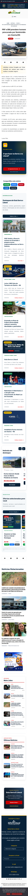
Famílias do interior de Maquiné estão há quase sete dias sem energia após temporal (17, 714)
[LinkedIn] (17, 62)
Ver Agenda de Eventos (14, 169)
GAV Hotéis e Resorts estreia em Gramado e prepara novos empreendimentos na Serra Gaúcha (13, 242)
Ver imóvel (12, 484)
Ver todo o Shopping (14, 511)
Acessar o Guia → (14, 802)
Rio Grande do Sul (15, 645)
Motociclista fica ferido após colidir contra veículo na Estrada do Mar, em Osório (17, 747)
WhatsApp (6, 184)
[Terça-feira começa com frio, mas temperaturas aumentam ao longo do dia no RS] (7, 765)
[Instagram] (8, 879)
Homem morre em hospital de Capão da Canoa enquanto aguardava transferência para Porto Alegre (17, 724)
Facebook (14, 184)
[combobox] (12, 858)
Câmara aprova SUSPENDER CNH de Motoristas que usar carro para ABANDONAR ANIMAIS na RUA (17, 688)
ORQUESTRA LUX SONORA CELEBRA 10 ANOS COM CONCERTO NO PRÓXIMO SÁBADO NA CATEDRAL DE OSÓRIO (17, 757)
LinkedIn (6, 188)
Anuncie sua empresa (14, 805)
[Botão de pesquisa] (23, 858)
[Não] (26, 891)
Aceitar (8, 894)
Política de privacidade (17, 894)
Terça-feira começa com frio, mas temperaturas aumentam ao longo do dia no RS (17, 766)
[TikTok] (21, 879)
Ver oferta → (18, 541)
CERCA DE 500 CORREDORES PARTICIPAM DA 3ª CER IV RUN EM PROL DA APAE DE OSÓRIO (17, 775)
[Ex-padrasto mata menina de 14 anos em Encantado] (7, 696)
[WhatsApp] (23, 62)
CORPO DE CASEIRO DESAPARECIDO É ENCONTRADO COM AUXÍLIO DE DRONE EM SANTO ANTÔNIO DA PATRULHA (13, 589)
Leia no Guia (21, 260)
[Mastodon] (17, 879)
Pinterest (21, 184)
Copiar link (13, 188)
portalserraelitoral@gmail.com (14, 867)
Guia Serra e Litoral (11, 359)
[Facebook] (5, 62)
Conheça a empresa (19, 297)
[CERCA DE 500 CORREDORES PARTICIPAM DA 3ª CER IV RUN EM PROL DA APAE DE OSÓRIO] (7, 775)
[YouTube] (10, 879)
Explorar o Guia (14, 216)
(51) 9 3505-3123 (14, 874)
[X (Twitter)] (11, 62)
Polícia (10, 38)
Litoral (9, 619)
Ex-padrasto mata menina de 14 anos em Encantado (17, 696)
